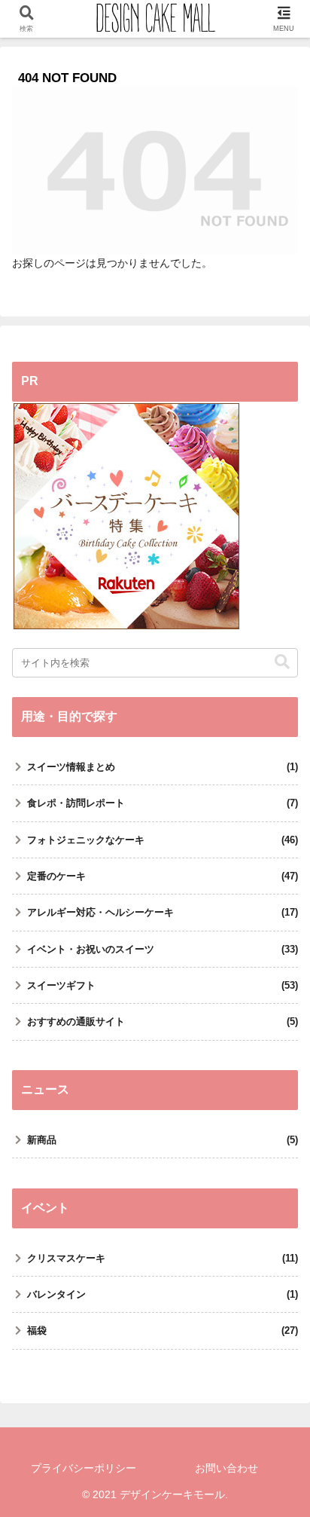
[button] (282, 662)
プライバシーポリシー (83, 1468)
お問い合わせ (226, 1468)
